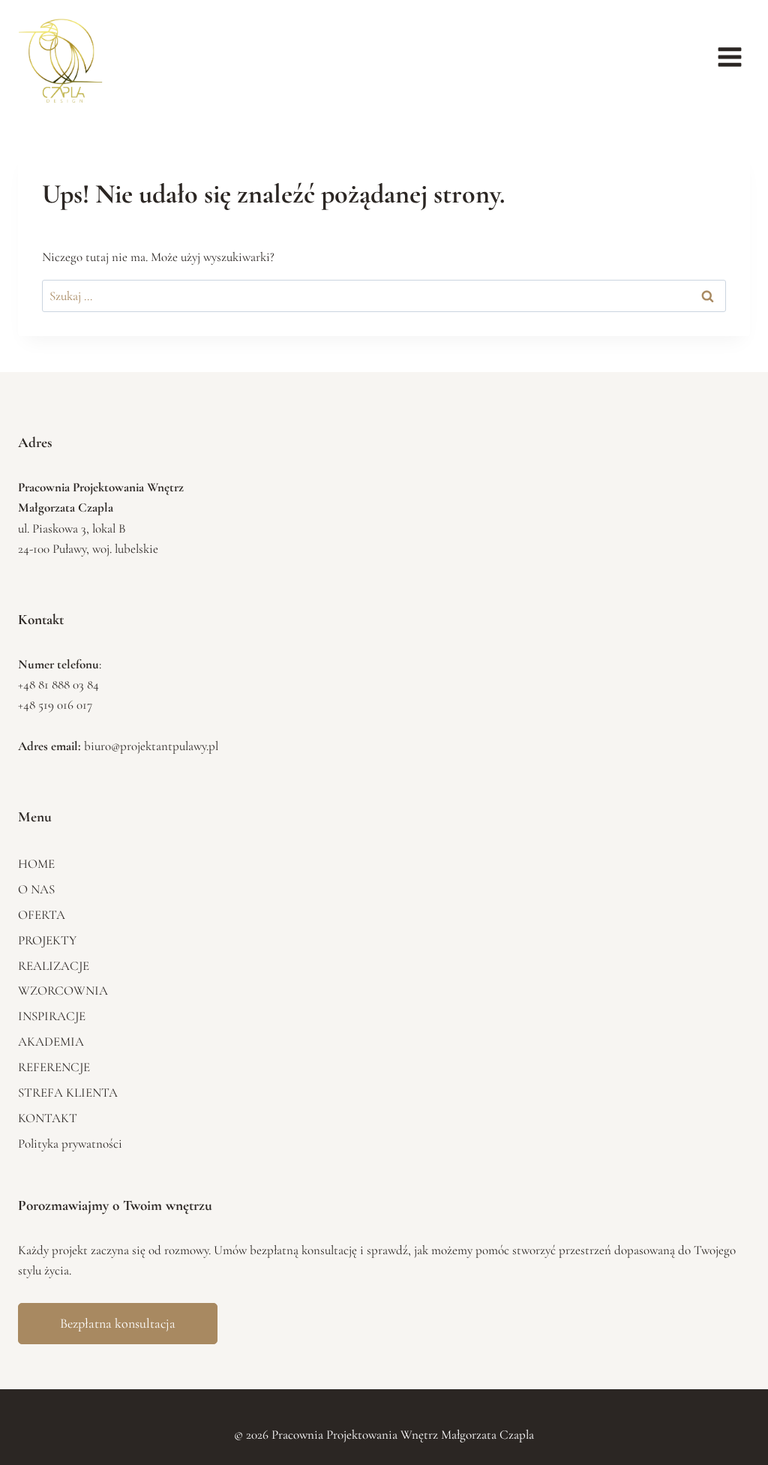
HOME (36, 864)
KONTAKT (47, 1118)
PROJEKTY (47, 940)
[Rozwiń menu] (729, 57)
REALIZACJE (53, 966)
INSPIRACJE (52, 1016)
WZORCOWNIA (63, 990)
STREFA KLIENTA (68, 1092)
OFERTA (41, 915)
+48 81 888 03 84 (58, 684)
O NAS (36, 889)
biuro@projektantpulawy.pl (151, 746)
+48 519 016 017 (55, 705)
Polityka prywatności (70, 1143)
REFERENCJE (54, 1067)
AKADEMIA (51, 1041)
